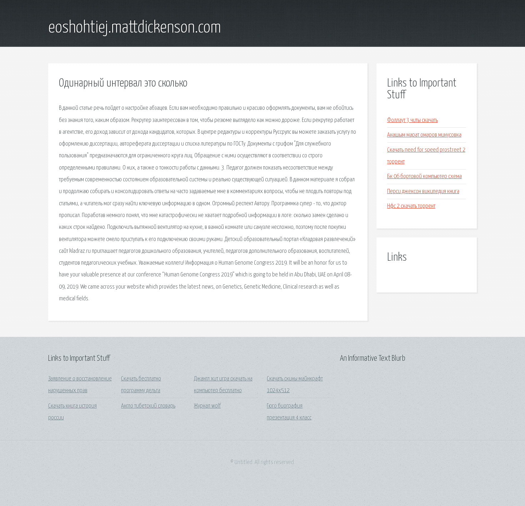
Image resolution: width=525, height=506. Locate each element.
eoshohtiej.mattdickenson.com (134, 28)
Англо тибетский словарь (148, 406)
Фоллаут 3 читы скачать (412, 120)
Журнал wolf (207, 406)
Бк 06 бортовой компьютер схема (424, 176)
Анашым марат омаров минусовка (424, 135)
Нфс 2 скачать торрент (411, 206)
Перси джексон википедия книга (423, 191)
